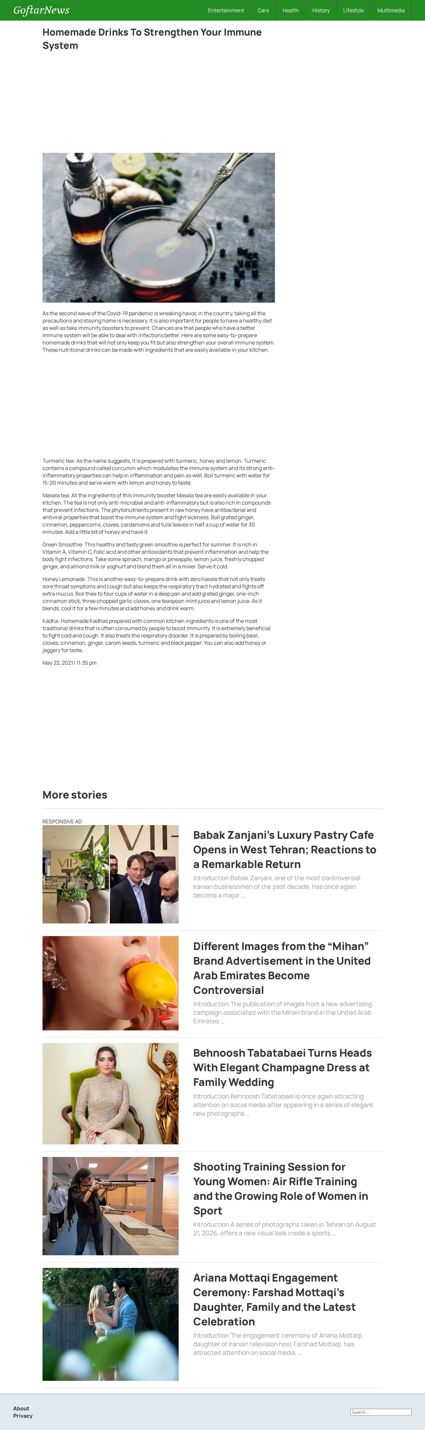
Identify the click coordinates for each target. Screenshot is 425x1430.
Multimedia (391, 10)
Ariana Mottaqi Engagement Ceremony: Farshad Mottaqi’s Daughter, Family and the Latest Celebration (274, 1299)
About (21, 1408)
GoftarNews (41, 10)
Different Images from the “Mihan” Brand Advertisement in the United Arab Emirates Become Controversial (282, 968)
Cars (263, 10)
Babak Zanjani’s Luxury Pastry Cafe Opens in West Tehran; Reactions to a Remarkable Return (285, 849)
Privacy (23, 1415)
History (321, 10)
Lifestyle (353, 10)
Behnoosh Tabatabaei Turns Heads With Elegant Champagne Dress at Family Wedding (282, 1067)
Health (291, 10)
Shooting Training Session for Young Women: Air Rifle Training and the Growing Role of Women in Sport (280, 1188)
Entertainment (226, 10)
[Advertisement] (158, 103)
